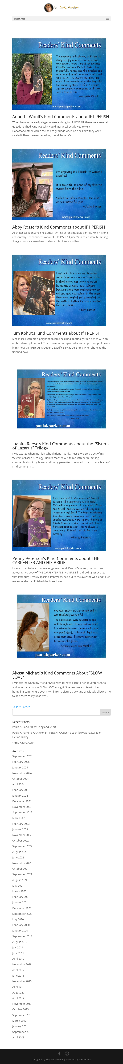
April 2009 (18, 1037)
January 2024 (20, 795)
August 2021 (19, 880)
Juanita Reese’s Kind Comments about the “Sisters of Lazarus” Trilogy (60, 446)
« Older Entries (21, 707)
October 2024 (20, 778)
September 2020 (22, 914)
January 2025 (20, 767)
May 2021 (18, 885)
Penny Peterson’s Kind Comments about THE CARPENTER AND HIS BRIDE (55, 560)
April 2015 (18, 987)
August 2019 (19, 942)
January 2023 (20, 829)
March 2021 (19, 891)
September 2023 (22, 812)
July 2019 (17, 947)
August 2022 (19, 852)
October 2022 (20, 840)
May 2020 (18, 919)
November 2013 (22, 1004)
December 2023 (21, 801)
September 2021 (22, 874)
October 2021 (20, 868)
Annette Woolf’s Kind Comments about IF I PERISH (60, 116)
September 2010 (22, 1032)
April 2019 (18, 958)
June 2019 (18, 953)
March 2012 (19, 1020)
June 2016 (18, 975)
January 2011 (20, 1026)
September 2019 (22, 936)
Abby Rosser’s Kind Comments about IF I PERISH (58, 227)
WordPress (85, 1059)
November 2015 (22, 981)
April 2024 (18, 784)
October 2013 (20, 1009)
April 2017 (18, 970)
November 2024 (22, 773)
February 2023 (21, 824)
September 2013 (22, 1015)
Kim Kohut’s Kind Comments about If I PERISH (56, 333)
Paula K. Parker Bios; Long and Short (34, 727)
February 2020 (21, 925)
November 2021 (22, 863)
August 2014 (19, 992)
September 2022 (22, 846)
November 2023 (22, 807)
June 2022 (18, 857)
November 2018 (22, 964)
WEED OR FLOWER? (23, 742)
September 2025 (22, 756)
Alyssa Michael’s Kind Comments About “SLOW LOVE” (57, 675)
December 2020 (21, 908)
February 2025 (21, 762)
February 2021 (21, 897)
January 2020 (20, 930)
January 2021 (20, 902)
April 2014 (18, 998)
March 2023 (19, 818)
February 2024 (21, 790)
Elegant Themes (54, 1059)
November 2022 (22, 835)
